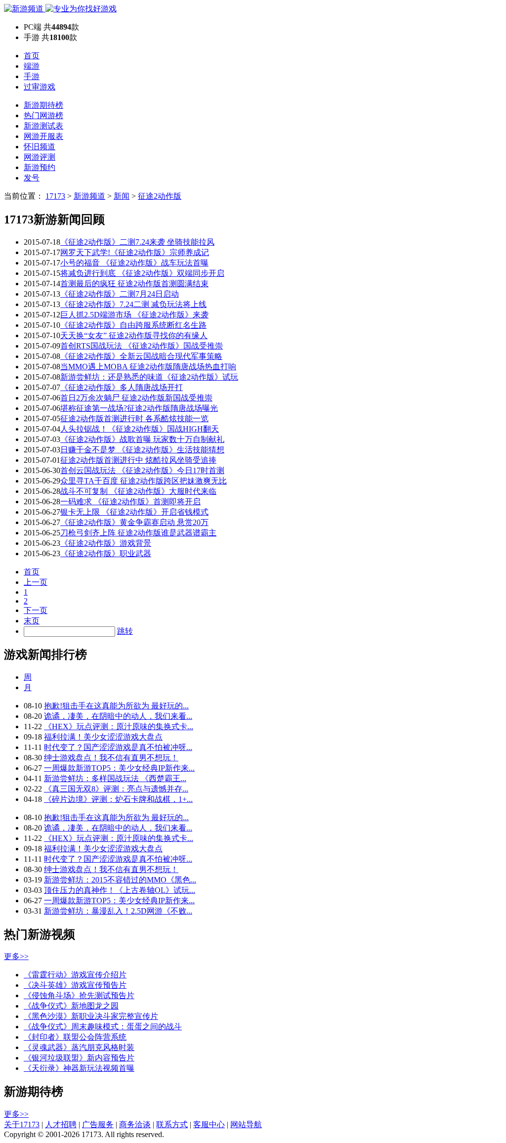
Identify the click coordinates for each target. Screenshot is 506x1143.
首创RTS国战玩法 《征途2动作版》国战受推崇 (141, 346)
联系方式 (172, 1124)
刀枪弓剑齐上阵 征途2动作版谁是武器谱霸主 (138, 532)
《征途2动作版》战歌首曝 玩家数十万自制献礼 (142, 439)
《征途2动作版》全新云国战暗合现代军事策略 (141, 356)
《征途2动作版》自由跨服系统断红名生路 (133, 325)
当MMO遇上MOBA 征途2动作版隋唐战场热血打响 (148, 366)
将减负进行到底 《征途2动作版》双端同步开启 (142, 273)
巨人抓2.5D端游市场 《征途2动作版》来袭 (134, 314)
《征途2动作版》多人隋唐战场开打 (121, 387)
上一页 (35, 582)
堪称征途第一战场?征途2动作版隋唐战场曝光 (139, 408)
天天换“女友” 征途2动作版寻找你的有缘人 (134, 335)
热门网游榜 (43, 115)
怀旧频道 (39, 146)
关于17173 (22, 1124)
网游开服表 (43, 136)
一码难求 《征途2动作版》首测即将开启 (130, 501)
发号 (32, 178)
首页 (32, 55)
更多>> (16, 956)
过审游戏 (39, 87)
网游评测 (39, 157)
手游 (32, 76)
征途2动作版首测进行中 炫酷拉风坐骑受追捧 (138, 460)
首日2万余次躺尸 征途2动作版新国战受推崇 (136, 398)
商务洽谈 (135, 1124)
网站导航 (246, 1124)
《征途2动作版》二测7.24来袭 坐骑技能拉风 (137, 242)
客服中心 (209, 1124)
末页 (32, 620)
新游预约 (39, 167)
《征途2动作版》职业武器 (105, 553)
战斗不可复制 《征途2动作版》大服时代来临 (138, 491)
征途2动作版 (159, 196)
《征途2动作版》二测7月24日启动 (119, 294)
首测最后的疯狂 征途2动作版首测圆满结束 (134, 283)
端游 (32, 66)
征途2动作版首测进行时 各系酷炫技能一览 (134, 418)
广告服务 (98, 1124)
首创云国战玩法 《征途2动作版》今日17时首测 (142, 470)
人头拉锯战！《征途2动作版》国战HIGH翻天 (139, 429)
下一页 (35, 610)
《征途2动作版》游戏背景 (105, 543)
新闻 (121, 196)
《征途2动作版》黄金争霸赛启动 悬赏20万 (134, 522)
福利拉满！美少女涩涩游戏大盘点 (103, 737)
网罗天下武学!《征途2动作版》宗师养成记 (134, 252)
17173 (55, 196)
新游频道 (89, 196)
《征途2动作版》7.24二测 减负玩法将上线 (133, 304)
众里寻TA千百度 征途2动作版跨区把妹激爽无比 (143, 481)
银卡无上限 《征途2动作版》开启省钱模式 (134, 512)
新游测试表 (43, 126)
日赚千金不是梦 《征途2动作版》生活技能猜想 (142, 449)
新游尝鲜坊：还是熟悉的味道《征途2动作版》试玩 (149, 377)
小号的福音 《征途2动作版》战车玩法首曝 (134, 263)
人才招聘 (61, 1124)
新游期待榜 (43, 105)
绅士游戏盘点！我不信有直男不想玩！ (111, 757)
